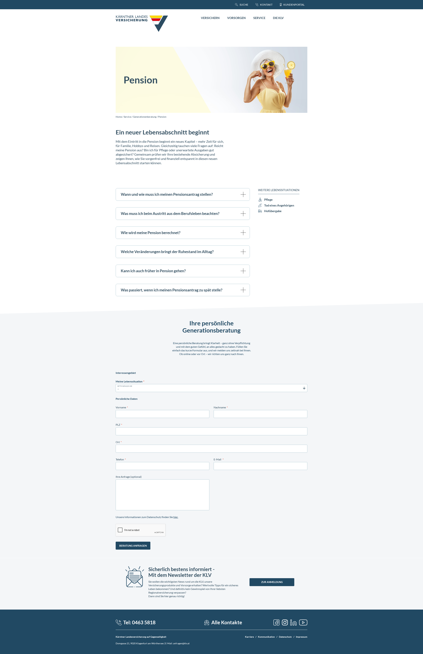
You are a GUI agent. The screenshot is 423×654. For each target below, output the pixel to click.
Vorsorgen (236, 18)
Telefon (121, 459)
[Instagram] (285, 622)
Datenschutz (285, 636)
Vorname (122, 407)
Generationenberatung (144, 116)
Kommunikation (266, 636)
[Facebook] (276, 622)
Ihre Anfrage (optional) (129, 476)
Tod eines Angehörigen (279, 205)
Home (119, 116)
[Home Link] (142, 24)
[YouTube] (303, 622)
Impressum (301, 636)
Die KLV (278, 18)
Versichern (210, 18)
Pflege (268, 200)
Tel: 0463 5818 (139, 622)
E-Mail (219, 459)
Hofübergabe (273, 211)
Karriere (249, 636)
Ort (119, 442)
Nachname (221, 407)
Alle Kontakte (226, 622)
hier (175, 517)
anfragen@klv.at (181, 643)
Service (259, 18)
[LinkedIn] (293, 622)
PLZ (119, 424)
